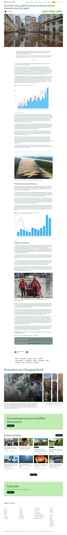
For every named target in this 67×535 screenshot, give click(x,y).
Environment (40, 358)
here (26, 335)
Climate (16, 358)
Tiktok (51, 516)
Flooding (34, 360)
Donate (53, 2)
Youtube (51, 512)
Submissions (21, 516)
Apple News (52, 524)
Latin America (29, 362)
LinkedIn (51, 508)
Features (27, 2)
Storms (47, 360)
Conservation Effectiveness (39, 516)
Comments (45, 11)
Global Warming (41, 360)
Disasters (29, 358)
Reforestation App (37, 513)
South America (36, 362)
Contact (20, 510)
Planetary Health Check (38, 515)
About (20, 508)
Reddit (51, 518)
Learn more (10, 425)
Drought (34, 358)
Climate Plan (47, 320)
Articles (44, 2)
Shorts (48, 2)
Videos (32, 2)
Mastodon (51, 521)
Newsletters (21, 515)
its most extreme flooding (38, 195)
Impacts (20, 513)
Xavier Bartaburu (21, 351)
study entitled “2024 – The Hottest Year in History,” (38, 76)
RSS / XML (52, 526)
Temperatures (18, 362)
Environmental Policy (19, 360)
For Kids (36, 510)
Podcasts (36, 2)
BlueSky (51, 519)
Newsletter (10, 492)
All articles (59, 435)
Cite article (59, 11)
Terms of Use (21, 518)
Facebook (51, 515)
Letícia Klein (9, 10)
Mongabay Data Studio (38, 518)
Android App (52, 523)
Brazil (23, 362)
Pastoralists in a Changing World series (53, 404)
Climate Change (23, 358)
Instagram (52, 510)
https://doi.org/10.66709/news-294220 (35, 343)
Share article (51, 11)
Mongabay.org (37, 512)
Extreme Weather (28, 360)
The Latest (6, 518)
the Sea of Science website (19, 327)
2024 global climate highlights (39, 187)
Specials (40, 2)
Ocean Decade (18, 78)
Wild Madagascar (37, 508)
